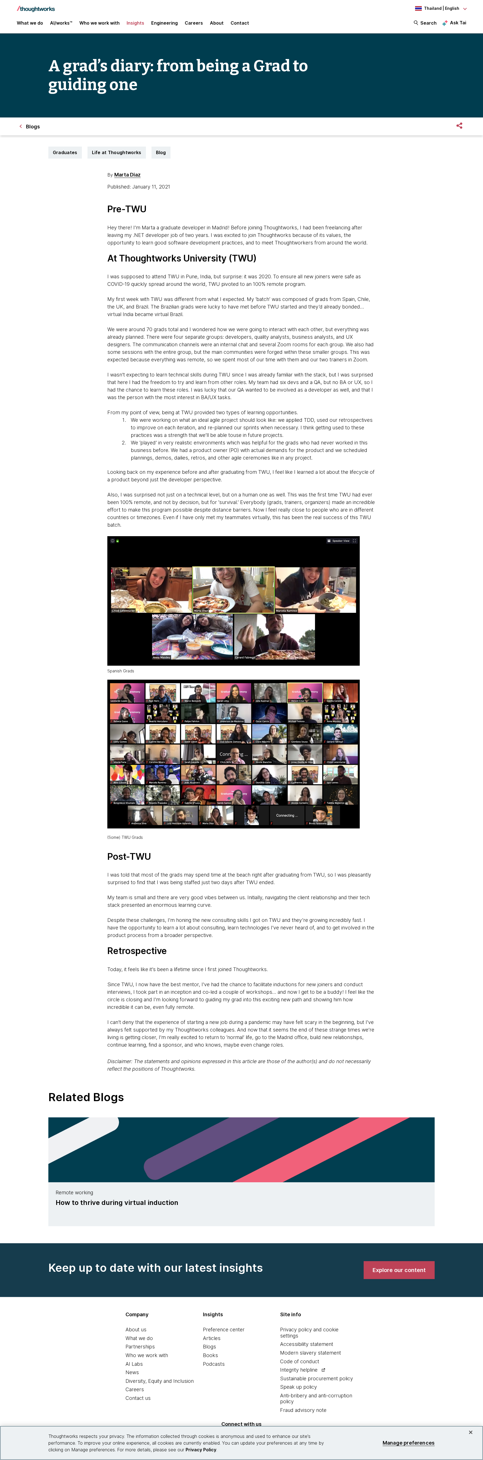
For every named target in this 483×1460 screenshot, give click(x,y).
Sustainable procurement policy (316, 1378)
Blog (161, 152)
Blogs (209, 1347)
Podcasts (214, 1364)
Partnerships (140, 1347)
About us (136, 1329)
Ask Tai (458, 22)
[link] (399, 1270)
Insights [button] (135, 23)
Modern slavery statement (310, 1353)
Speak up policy (298, 1387)
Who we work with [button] (99, 23)
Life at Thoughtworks (116, 152)
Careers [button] (194, 23)
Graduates (65, 152)
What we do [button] (30, 23)
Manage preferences (409, 1443)
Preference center (224, 1329)
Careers (135, 1389)
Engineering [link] (164, 23)
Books (210, 1355)
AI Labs (134, 1364)
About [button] (217, 23)
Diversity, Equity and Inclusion (160, 1381)
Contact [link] (240, 23)
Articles (212, 1338)
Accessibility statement (306, 1344)
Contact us (138, 1398)
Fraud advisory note (303, 1410)
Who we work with (147, 1355)
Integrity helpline (299, 1370)
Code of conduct (299, 1361)
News (132, 1372)
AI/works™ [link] (61, 23)
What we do (139, 1338)
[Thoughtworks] (36, 6)
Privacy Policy (201, 1449)
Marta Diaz (127, 175)
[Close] (471, 1432)
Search (428, 23)
